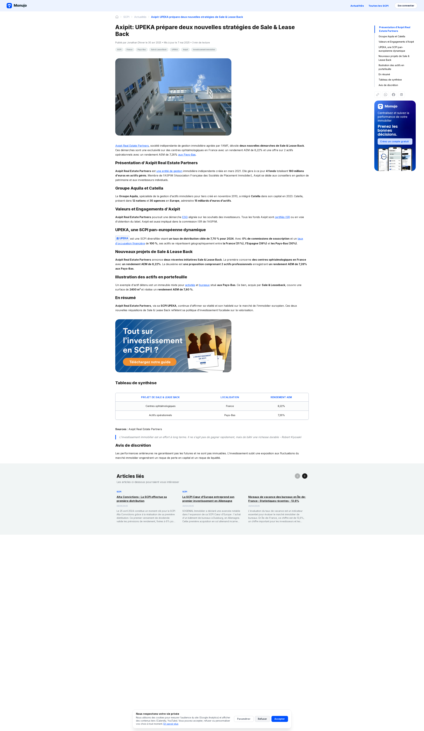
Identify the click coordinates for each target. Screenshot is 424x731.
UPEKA (123, 238)
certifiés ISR (282, 217)
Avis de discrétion (388, 85)
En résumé (384, 74)
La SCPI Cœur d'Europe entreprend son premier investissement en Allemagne (208, 499)
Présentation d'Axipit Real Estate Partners (394, 29)
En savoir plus (170, 724)
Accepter (279, 719)
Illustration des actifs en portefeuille (391, 67)
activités (190, 285)
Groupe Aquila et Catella (392, 36)
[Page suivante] (304, 476)
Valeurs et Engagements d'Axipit (396, 41)
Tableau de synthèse (390, 79)
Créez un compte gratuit (394, 141)
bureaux (204, 285)
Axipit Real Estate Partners (132, 145)
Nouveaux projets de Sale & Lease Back (394, 58)
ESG (185, 217)
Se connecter (406, 5)
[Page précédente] (297, 476)
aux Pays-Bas (187, 154)
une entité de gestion (169, 171)
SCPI (126, 17)
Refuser (262, 719)
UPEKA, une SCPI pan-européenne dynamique (392, 49)
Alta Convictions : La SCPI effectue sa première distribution (142, 499)
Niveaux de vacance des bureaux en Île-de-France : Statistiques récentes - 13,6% (277, 499)
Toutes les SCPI (379, 5)
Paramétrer (243, 719)
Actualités (357, 5)
